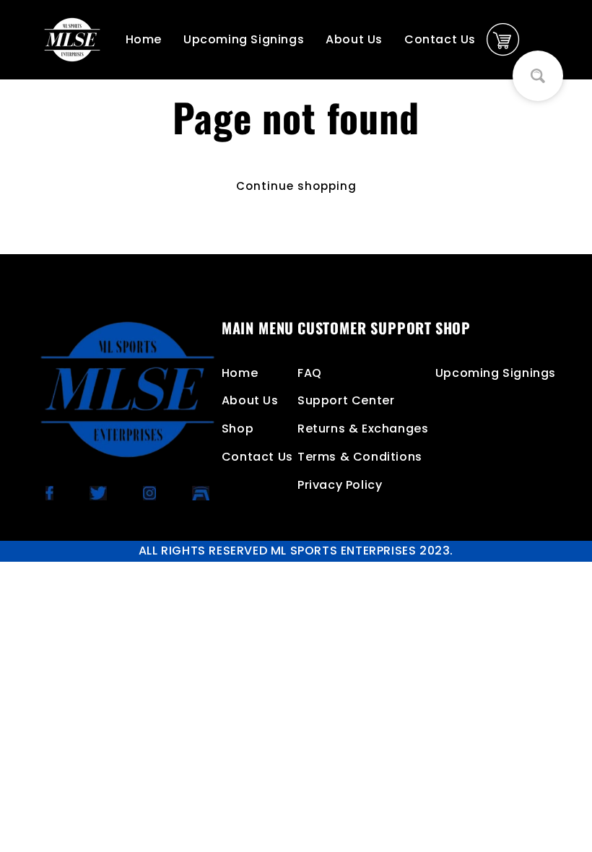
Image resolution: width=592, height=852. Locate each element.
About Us (354, 39)
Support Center (345, 400)
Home (144, 39)
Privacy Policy (339, 485)
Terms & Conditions (359, 456)
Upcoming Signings (243, 39)
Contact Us (440, 39)
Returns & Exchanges (362, 428)
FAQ (309, 373)
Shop (237, 428)
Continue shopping (296, 186)
